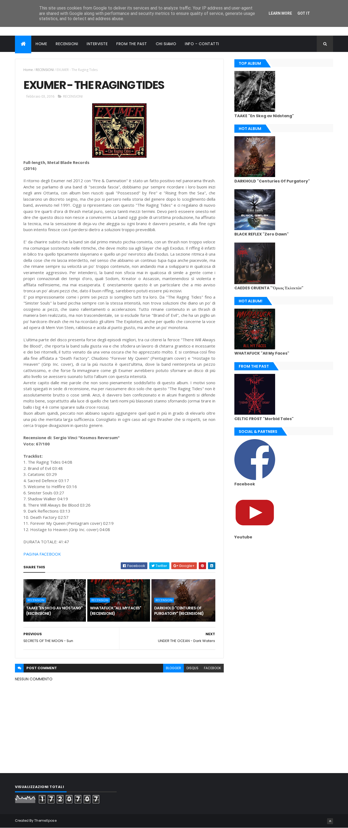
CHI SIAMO (166, 43)
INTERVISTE (97, 43)
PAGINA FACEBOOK (42, 554)
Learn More (280, 13)
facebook (212, 668)
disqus (192, 668)
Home (28, 69)
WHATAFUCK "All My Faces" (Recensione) (115, 610)
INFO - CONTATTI (202, 43)
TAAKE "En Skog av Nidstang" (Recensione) (54, 610)
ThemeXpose (45, 820)
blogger (173, 668)
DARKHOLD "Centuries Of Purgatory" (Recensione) (179, 610)
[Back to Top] (330, 821)
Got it (303, 13)
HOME (41, 43)
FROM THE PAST (131, 43)
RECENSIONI (67, 43)
